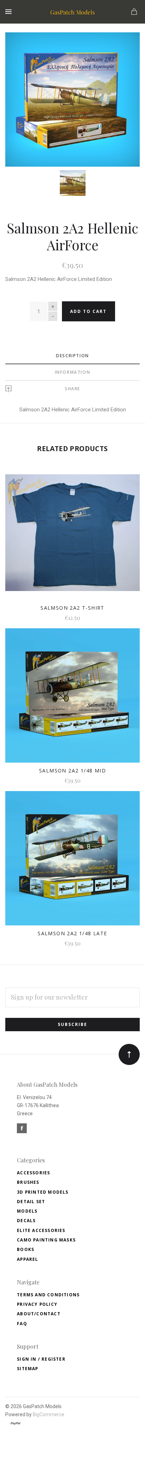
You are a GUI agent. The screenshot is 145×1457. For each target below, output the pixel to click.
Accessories (33, 1173)
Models (27, 1211)
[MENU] (9, 12)
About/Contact (39, 1314)
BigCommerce (48, 1414)
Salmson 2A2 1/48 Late (72, 933)
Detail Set (31, 1202)
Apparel (27, 1259)
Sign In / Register (41, 1359)
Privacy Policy (37, 1304)
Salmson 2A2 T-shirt (72, 607)
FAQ (22, 1324)
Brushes (28, 1182)
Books (25, 1249)
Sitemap (27, 1369)
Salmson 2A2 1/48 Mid (72, 770)
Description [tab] (72, 356)
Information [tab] (72, 372)
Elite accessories (41, 1230)
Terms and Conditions (48, 1295)
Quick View (72, 538)
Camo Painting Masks (46, 1240)
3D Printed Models (42, 1192)
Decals (26, 1221)
